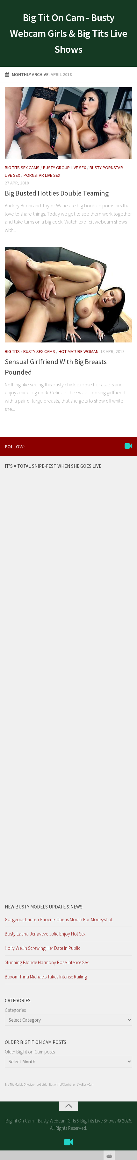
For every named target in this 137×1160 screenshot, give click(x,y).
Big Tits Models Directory (19, 1084)
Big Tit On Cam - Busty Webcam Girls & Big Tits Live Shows (68, 33)
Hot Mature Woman (78, 351)
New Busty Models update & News (44, 907)
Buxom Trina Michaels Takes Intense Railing (46, 977)
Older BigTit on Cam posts (30, 1052)
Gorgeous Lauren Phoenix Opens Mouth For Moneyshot (58, 919)
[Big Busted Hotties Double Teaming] (68, 123)
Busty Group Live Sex (64, 167)
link (131, 1061)
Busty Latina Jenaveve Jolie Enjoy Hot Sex (45, 934)
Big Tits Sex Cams (22, 167)
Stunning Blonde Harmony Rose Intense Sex (47, 962)
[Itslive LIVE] (128, 446)
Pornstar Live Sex (42, 175)
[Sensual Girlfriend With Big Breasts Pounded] (68, 294)
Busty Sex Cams (39, 351)
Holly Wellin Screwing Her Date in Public (42, 948)
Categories (15, 1010)
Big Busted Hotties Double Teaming (57, 193)
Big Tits (12, 351)
